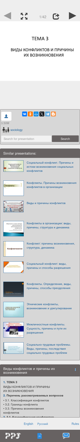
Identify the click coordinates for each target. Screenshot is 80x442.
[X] (41, 114)
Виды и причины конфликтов (46, 203)
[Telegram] (47, 114)
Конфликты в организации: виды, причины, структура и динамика (49, 225)
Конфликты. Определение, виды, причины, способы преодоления (49, 286)
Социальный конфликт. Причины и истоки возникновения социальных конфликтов (50, 166)
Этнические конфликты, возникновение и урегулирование (49, 306)
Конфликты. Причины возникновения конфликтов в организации (52, 185)
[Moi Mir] (36, 114)
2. (4, 395)
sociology (16, 130)
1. (4, 382)
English (28, 424)
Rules (75, 424)
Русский (42, 424)
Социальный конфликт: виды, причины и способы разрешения (49, 265)
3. (4, 417)
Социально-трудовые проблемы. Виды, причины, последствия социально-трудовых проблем (49, 348)
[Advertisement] (40, 5)
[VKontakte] (24, 114)
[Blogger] (53, 114)
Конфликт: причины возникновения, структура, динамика (51, 245)
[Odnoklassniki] (30, 114)
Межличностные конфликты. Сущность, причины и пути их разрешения (46, 328)
